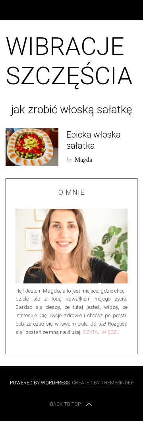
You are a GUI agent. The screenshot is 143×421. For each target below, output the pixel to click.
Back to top (65, 404)
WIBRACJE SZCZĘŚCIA (69, 61)
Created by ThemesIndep (102, 383)
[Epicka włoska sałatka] (32, 147)
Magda (83, 159)
